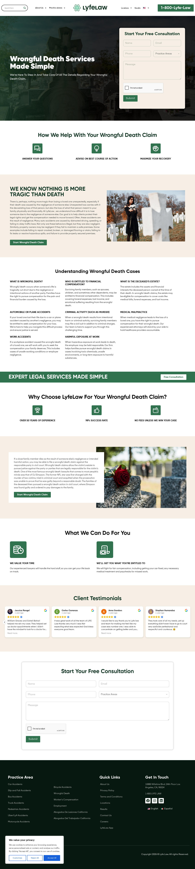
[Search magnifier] (25, 8)
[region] (34, 850)
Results (137, 8)
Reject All (35, 858)
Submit (130, 98)
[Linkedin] (161, 800)
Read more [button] (53, 633)
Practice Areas (55, 8)
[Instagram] (154, 800)
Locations (125, 8)
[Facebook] (148, 800)
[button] (190, 622)
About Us (39, 8)
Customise (17, 858)
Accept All (52, 858)
